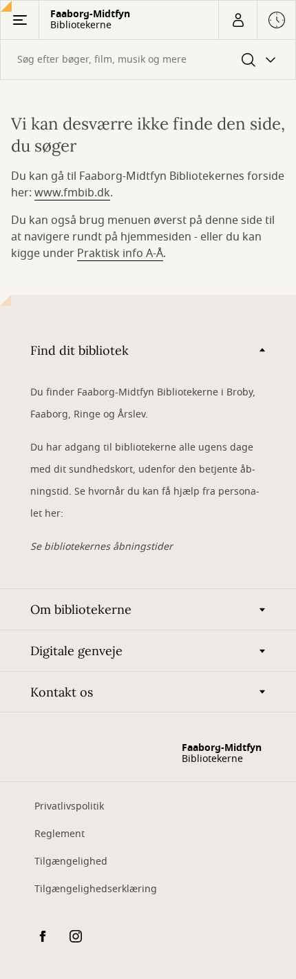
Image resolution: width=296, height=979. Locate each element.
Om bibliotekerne (80, 609)
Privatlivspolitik (69, 806)
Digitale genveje (76, 651)
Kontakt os (61, 692)
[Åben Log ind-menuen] (237, 20)
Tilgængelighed (70, 861)
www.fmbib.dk (72, 193)
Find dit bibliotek (79, 350)
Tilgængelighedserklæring (95, 889)
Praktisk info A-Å (120, 253)
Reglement (59, 834)
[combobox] (148, 59)
